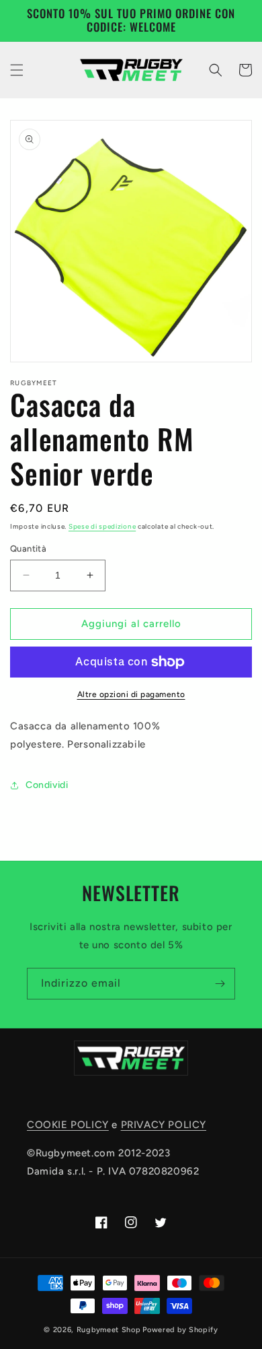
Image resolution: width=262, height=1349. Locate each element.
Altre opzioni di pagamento (131, 694)
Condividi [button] (47, 785)
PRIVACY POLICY (163, 1125)
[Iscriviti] (219, 983)
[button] (17, 70)
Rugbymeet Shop (109, 1329)
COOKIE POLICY (68, 1125)
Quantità (28, 549)
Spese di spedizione (102, 526)
